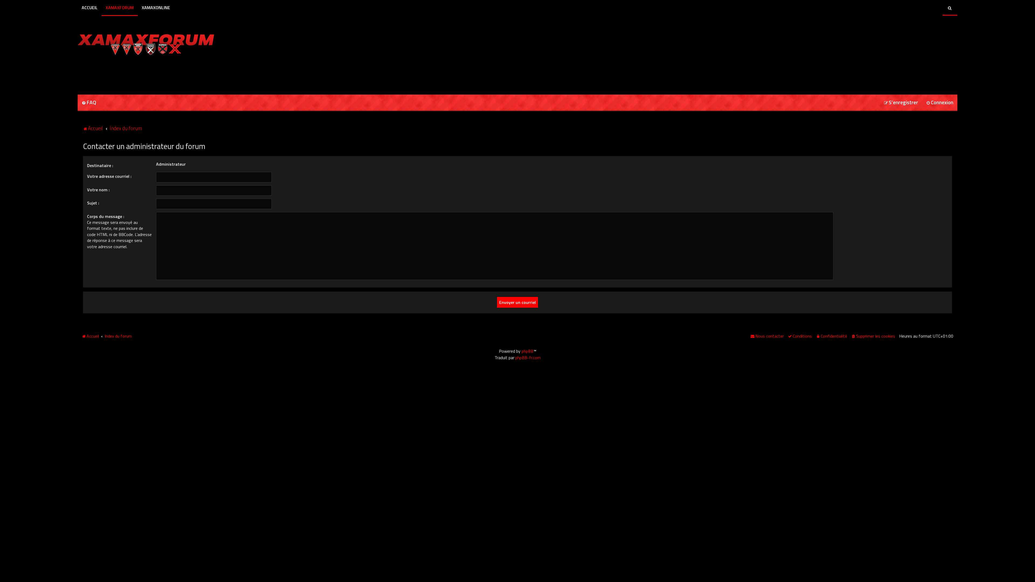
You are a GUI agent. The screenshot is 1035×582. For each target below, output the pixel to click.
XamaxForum (120, 7)
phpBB (527, 351)
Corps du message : (105, 216)
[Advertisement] (141, 73)
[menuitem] (89, 103)
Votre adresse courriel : (109, 176)
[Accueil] (146, 43)
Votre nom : (98, 189)
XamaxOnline (156, 7)
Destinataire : (100, 165)
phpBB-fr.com (528, 357)
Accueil (90, 7)
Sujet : (93, 203)
